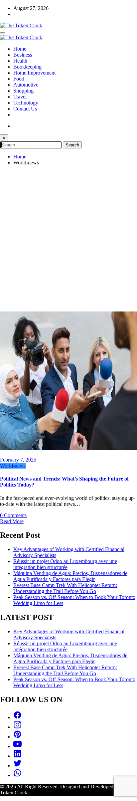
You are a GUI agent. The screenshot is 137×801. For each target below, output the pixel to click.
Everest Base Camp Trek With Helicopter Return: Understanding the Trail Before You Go (65, 588)
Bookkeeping (27, 67)
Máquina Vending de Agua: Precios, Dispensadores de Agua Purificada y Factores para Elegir (70, 576)
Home (19, 49)
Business (22, 55)
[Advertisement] (68, 239)
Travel (20, 97)
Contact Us (25, 108)
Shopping (23, 91)
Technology (25, 102)
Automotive (25, 85)
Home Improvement (34, 73)
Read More (12, 521)
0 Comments (13, 515)
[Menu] (2, 33)
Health (20, 61)
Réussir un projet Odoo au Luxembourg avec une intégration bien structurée (65, 564)
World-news (13, 466)
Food (18, 79)
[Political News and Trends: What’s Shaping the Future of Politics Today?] (68, 448)
